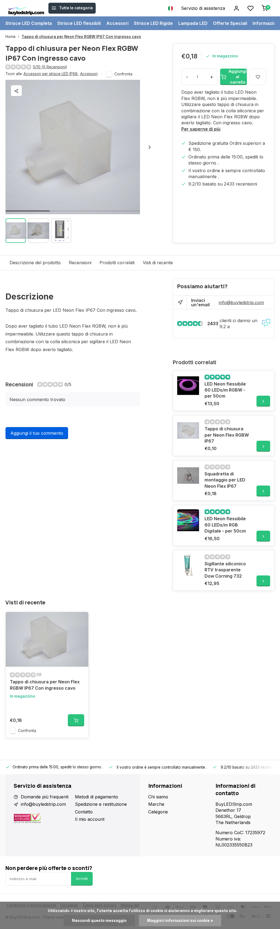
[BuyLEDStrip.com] (26, 8)
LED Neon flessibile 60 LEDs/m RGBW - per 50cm (225, 390)
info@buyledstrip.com (241, 302)
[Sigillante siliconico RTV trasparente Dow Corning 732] (188, 565)
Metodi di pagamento (96, 796)
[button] (149, 147)
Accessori (117, 23)
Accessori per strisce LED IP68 (51, 74)
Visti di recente (158, 262)
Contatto (84, 812)
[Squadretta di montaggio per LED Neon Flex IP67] (188, 475)
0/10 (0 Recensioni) (50, 67)
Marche (156, 804)
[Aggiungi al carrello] (76, 720)
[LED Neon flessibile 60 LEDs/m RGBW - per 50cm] (188, 385)
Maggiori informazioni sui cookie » (180, 920)
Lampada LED (193, 23)
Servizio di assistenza (203, 8)
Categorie (158, 812)
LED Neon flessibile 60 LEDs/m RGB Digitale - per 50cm (225, 525)
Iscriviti (82, 878)
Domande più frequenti (44, 796)
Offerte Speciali (230, 23)
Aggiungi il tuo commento (36, 433)
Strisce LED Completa (28, 23)
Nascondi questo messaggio (99, 920)
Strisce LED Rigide (153, 23)
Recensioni (80, 262)
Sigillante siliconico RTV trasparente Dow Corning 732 (225, 570)
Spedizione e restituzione (101, 804)
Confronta (123, 74)
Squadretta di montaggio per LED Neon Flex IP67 (225, 480)
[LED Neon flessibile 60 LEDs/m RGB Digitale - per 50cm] (188, 520)
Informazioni (266, 23)
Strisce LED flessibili (79, 23)
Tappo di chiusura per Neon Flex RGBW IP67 (227, 435)
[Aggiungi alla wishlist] (80, 620)
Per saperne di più (200, 129)
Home (10, 36)
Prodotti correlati (117, 262)
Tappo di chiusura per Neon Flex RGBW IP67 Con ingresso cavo (81, 36)
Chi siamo (158, 796)
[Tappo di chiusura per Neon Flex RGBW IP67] (188, 430)
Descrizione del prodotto (35, 262)
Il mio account (89, 819)
